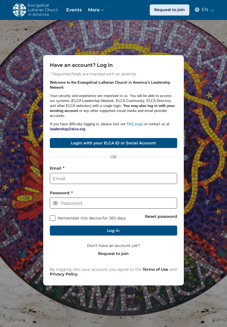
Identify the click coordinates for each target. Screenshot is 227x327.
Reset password (161, 216)
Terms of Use (155, 269)
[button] (201, 10)
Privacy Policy (64, 274)
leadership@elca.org (67, 129)
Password (61, 193)
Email (57, 168)
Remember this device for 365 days (92, 218)
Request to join (113, 253)
